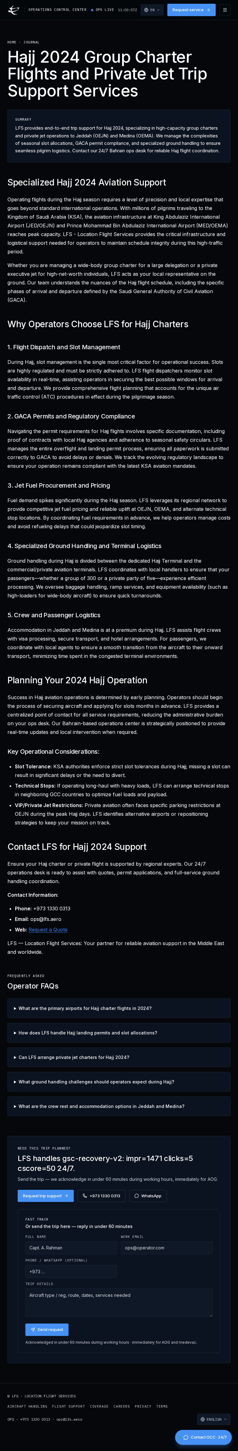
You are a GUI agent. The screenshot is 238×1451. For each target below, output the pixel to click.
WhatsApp (151, 1195)
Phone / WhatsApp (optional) (56, 1260)
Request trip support (42, 1195)
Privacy (143, 1406)
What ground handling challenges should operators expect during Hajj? (96, 1081)
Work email (132, 1236)
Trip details (39, 1284)
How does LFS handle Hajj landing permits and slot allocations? (88, 1032)
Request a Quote (48, 929)
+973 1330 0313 (105, 1195)
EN (152, 9)
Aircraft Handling (27, 1406)
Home (12, 42)
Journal (32, 42)
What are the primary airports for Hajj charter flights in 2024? (85, 1008)
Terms (162, 1406)
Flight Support (68, 1406)
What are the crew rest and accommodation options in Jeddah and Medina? (101, 1106)
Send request (50, 1329)
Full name (35, 1236)
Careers (121, 1406)
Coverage (99, 1406)
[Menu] (225, 10)
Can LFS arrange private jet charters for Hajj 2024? (74, 1057)
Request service (188, 9)
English (214, 1419)
